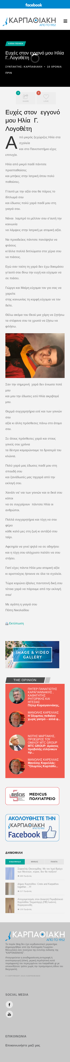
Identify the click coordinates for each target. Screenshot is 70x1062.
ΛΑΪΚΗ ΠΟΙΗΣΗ (15, 44)
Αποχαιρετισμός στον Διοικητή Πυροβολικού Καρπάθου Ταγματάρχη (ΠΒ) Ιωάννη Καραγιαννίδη (40, 902)
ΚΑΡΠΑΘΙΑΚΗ (33, 66)
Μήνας (34, 862)
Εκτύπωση (16, 623)
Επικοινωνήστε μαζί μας (22, 1045)
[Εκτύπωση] (6, 623)
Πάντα (54, 862)
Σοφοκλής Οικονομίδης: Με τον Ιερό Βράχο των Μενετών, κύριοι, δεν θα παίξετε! (40, 870)
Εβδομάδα (15, 862)
